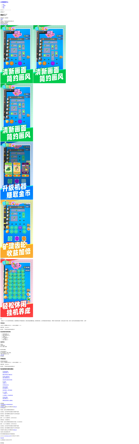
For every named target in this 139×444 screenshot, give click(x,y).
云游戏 (4, 5)
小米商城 (7, 404)
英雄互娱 (11, 404)
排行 (3, 6)
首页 (3, 4)
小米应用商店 (3, 404)
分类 (3, 7)
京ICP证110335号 (8, 435)
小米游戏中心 (4, 2)
